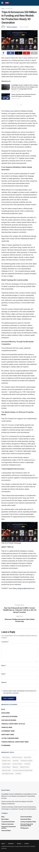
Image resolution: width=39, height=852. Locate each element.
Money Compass (12, 27)
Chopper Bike (6, 763)
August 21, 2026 (16, 98)
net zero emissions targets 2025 (22, 770)
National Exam (6, 770)
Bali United (27, 757)
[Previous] (17, 104)
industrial (27, 763)
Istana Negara (6, 767)
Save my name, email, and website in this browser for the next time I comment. (19, 692)
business (15, 760)
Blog (3, 709)
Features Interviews (8, 720)
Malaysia (15, 767)
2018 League (6, 757)
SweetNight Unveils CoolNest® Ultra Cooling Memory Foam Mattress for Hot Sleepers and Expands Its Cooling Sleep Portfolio (24, 87)
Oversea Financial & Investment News (14, 742)
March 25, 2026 (24, 27)
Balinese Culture (17, 757)
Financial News (6, 727)
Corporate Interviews (9, 716)
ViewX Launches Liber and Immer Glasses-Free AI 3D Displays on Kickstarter (23, 95)
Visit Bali (18, 773)
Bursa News (5, 713)
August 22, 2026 (16, 91)
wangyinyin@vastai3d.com (26, 588)
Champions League (26, 760)
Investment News (7, 734)
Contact (26, 843)
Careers (19, 843)
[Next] (21, 104)
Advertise (10, 843)
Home (3, 8)
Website (3, 682)
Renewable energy (7, 773)
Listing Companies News (10, 738)
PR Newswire (9, 8)
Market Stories (24, 767)
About (3, 843)
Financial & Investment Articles (13, 724)
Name (3, 665)
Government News (8, 731)
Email (3, 674)
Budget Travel (6, 760)
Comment (5, 642)
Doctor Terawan (17, 763)
